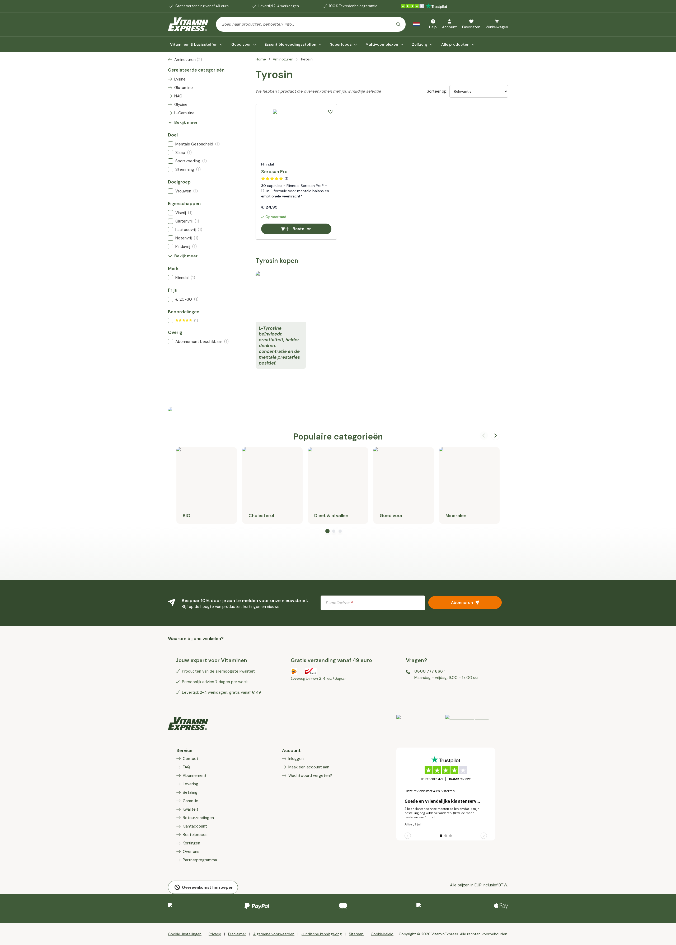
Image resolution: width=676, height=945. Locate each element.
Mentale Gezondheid (197, 144)
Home (261, 59)
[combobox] (311, 24)
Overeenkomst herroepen (207, 887)
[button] (330, 112)
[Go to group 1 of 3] (327, 531)
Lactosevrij (188, 229)
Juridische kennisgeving (322, 934)
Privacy (215, 934)
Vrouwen (186, 191)
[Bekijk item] (476, 723)
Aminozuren (283, 59)
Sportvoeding (191, 161)
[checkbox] (170, 144)
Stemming (188, 169)
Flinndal (185, 277)
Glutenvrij (187, 221)
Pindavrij (186, 246)
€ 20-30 (187, 299)
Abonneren (462, 602)
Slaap (183, 152)
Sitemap (356, 934)
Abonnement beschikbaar (202, 341)
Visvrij (184, 212)
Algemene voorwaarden (273, 934)
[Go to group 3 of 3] (340, 531)
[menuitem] (196, 44)
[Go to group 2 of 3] (333, 531)
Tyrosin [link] (306, 59)
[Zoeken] (398, 24)
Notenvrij (186, 238)
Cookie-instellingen (184, 934)
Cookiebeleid (382, 934)
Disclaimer (237, 934)
